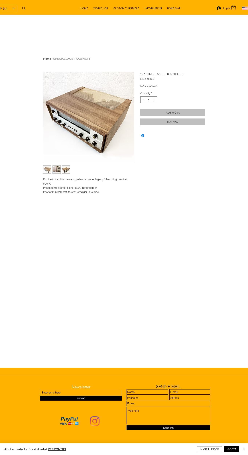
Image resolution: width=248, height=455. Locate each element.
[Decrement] (143, 100)
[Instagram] (94, 421)
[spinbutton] (149, 100)
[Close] (243, 449)
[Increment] (154, 100)
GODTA (231, 449)
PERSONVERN (57, 449)
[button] (233, 7)
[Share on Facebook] (143, 135)
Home (47, 58)
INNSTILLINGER (209, 449)
